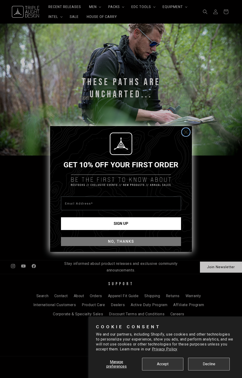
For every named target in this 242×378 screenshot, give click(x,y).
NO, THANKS (121, 241)
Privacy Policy (164, 349)
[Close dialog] (186, 132)
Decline (209, 364)
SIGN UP (121, 223)
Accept (163, 364)
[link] (121, 144)
